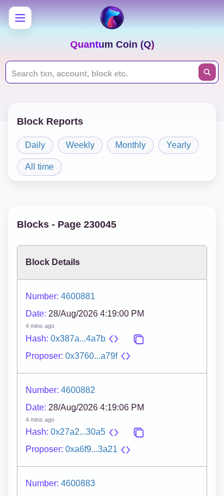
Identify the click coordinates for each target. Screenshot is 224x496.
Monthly (130, 145)
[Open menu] (20, 18)
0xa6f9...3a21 (91, 449)
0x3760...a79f (91, 355)
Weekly (80, 145)
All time (39, 166)
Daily (35, 145)
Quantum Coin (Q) (112, 44)
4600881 (78, 296)
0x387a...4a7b (78, 338)
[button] (114, 339)
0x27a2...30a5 (78, 431)
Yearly (178, 145)
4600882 (78, 390)
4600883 (78, 483)
